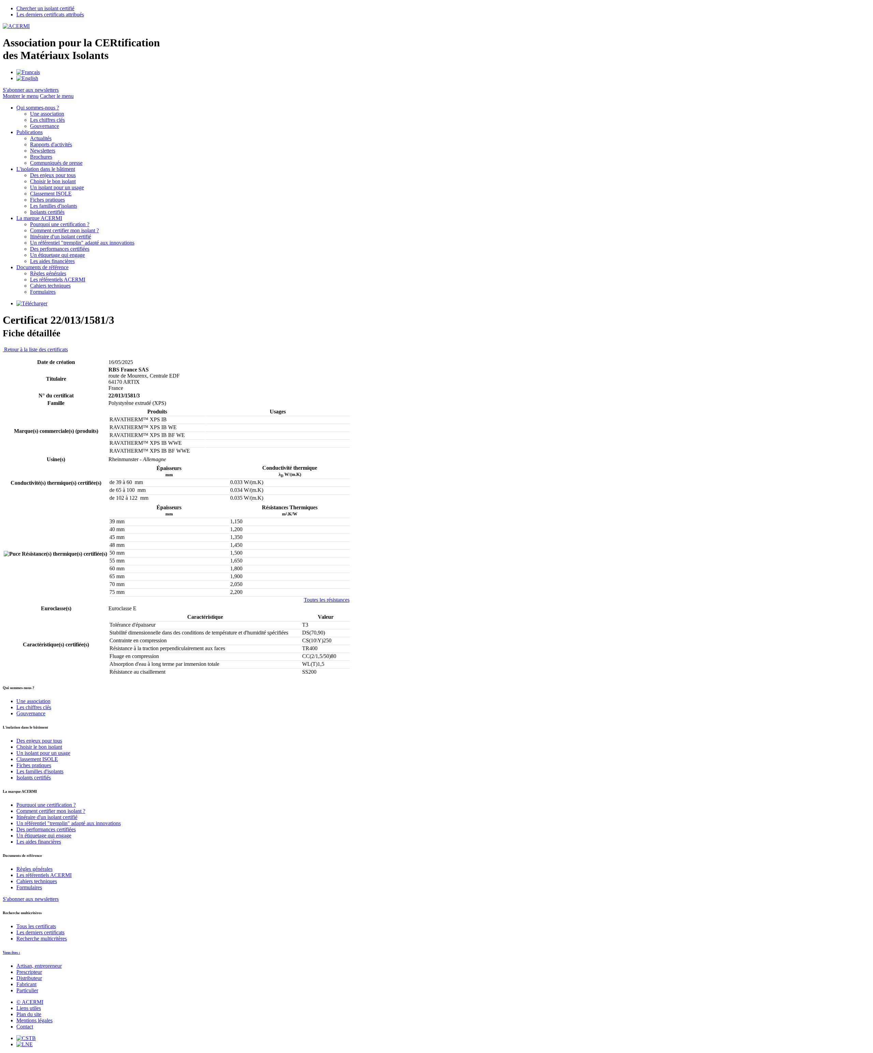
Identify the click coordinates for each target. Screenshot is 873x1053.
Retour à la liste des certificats (35, 349)
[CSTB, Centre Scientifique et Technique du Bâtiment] (26, 1038)
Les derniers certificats (40, 932)
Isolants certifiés (47, 212)
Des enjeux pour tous (53, 175)
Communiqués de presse (56, 163)
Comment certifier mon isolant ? (64, 230)
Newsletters (42, 150)
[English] (27, 78)
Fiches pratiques (47, 200)
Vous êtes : (11, 952)
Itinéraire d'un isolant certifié (60, 236)
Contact (24, 1026)
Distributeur (29, 978)
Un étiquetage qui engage (57, 255)
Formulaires (43, 292)
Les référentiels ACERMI (57, 279)
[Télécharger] (31, 303)
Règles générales (48, 273)
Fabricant (26, 984)
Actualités (40, 138)
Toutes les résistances (327, 600)
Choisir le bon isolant (53, 181)
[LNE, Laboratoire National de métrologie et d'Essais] (24, 1044)
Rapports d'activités (51, 144)
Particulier (27, 990)
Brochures (41, 157)
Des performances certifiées (59, 249)
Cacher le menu (57, 96)
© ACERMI (29, 1002)
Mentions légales (34, 1020)
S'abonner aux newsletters (31, 899)
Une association (47, 114)
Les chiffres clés (47, 120)
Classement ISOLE (51, 193)
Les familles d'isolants (53, 206)
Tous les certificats (36, 926)
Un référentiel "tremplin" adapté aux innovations (82, 243)
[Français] (28, 72)
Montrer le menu (21, 96)
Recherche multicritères (41, 938)
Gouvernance (44, 126)
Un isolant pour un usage (57, 187)
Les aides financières (52, 261)
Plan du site (28, 1014)
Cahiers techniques (50, 286)
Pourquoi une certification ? (59, 224)
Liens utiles (28, 1008)
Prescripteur (29, 972)
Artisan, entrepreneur (39, 966)
